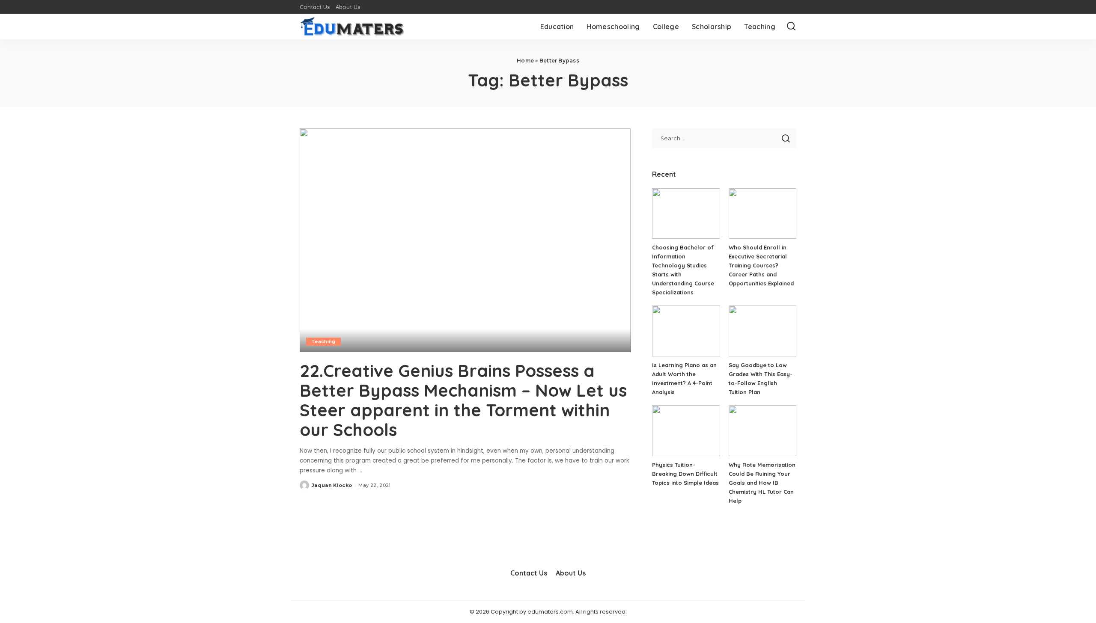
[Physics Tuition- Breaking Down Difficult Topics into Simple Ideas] (686, 430)
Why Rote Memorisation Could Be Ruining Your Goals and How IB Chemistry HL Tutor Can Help (762, 482)
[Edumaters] (352, 26)
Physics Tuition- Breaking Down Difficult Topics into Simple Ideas (685, 473)
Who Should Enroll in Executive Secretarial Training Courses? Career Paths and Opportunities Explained (761, 265)
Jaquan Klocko (332, 485)
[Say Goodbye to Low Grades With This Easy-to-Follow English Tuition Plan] (762, 331)
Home (525, 60)
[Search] (791, 26)
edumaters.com (550, 611)
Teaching (323, 341)
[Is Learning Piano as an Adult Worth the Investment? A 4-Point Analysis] (686, 331)
